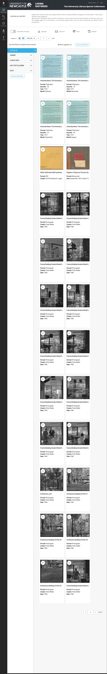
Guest (94, 2)
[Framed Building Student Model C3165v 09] (51, 295)
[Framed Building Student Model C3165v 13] (51, 203)
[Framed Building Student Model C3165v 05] (51, 387)
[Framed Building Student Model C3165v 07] (51, 341)
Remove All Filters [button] (82, 45)
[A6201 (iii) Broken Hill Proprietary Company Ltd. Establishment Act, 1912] (51, 158)
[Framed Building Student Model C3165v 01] (78, 571)
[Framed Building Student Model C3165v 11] (51, 249)
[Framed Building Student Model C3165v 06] (78, 341)
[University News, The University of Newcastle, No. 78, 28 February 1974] (51, 66)
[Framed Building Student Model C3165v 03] (51, 433)
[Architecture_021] (51, 479)
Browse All (3, 12)
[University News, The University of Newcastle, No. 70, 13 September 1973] (51, 112)
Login (3, 33)
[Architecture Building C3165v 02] (51, 525)
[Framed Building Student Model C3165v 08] (78, 295)
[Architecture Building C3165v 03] (51, 571)
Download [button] (42, 31)
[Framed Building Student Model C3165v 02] (78, 433)
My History (3, 26)
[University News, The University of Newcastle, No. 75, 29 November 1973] (78, 66)
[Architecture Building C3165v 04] (78, 525)
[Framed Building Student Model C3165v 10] (78, 249)
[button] (60, 31)
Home (3, 5)
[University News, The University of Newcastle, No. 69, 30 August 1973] (78, 112)
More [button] (3, 39)
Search (3, 19)
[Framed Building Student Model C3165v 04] (78, 387)
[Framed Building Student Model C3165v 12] (78, 203)
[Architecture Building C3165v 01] (78, 479)
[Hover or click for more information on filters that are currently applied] (71, 45)
